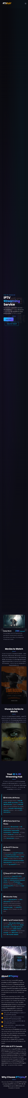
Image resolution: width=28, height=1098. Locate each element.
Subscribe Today (11, 323)
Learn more (8, 319)
